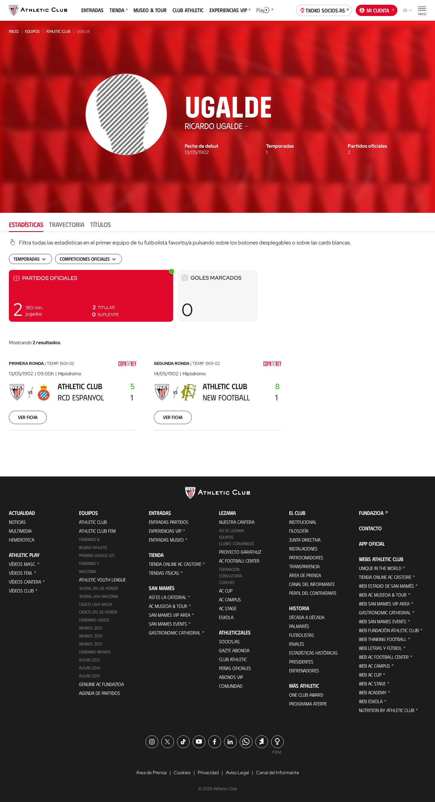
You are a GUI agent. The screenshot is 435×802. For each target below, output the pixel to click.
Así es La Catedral (167, 597)
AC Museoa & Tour (168, 606)
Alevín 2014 (89, 667)
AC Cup (225, 590)
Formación (229, 569)
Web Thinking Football (383, 639)
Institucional (303, 522)
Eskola (226, 617)
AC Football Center (239, 560)
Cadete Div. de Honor (98, 611)
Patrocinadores (306, 557)
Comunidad (230, 686)
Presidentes (301, 661)
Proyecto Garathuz (240, 552)
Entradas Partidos (168, 522)
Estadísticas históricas (313, 653)
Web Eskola (371, 701)
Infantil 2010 (90, 635)
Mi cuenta (378, 10)
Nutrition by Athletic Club (386, 710)
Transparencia (304, 566)
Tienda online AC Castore (175, 564)
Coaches (227, 582)
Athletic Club (58, 31)
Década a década (306, 617)
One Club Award (306, 695)
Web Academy (372, 692)
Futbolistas (301, 635)
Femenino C (89, 563)
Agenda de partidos (99, 693)
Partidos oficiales (367, 146)
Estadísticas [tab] (26, 224)
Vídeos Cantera (25, 581)
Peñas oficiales (235, 668)
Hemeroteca (21, 539)
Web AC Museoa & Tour (383, 595)
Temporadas (280, 146)
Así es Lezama (231, 530)
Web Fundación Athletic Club (389, 630)
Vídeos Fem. (21, 573)
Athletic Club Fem (97, 531)
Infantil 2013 (90, 643)
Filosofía (298, 531)
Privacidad (208, 772)
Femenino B (89, 539)
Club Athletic (233, 659)
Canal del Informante (312, 584)
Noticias (17, 522)
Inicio (14, 31)
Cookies (182, 772)
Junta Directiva (304, 539)
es (405, 10)
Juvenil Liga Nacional (99, 596)
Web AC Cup (370, 674)
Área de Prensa (305, 575)
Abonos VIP (231, 677)
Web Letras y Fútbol (380, 648)
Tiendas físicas (164, 573)
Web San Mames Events (382, 621)
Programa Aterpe (308, 703)
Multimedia (20, 531)
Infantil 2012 (90, 627)
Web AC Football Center (384, 657)
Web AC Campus (374, 666)
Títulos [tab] (100, 224)
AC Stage (227, 608)
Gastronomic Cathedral (175, 632)
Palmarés (299, 626)
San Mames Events (168, 624)
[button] (91, 296)
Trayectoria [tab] (66, 224)
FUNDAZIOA (371, 513)
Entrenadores (304, 670)
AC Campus (230, 599)
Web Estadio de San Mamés (386, 586)
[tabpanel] (217, 342)
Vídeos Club (21, 590)
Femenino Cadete (94, 619)
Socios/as (229, 641)
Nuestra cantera (236, 522)
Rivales (296, 644)
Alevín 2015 (89, 675)
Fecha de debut (201, 146)
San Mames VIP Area (169, 615)
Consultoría (230, 575)
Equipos (32, 31)
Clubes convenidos (236, 543)
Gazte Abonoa (234, 650)
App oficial (372, 543)
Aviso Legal (237, 772)
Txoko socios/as (325, 10)
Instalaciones (303, 548)
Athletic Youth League (102, 579)
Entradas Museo (166, 539)
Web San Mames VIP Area (384, 603)
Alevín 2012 (89, 659)
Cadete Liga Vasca (95, 604)
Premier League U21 (97, 555)
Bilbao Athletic (93, 547)
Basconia (87, 571)
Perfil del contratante (312, 593)
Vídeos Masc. (22, 564)
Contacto (370, 528)
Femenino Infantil (95, 651)
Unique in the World (380, 568)
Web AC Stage (372, 683)
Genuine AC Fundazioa (101, 684)
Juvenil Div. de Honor (98, 588)
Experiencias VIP (165, 531)
